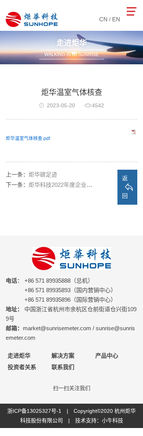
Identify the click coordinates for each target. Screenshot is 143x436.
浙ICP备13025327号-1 (34, 411)
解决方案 (62, 355)
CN (103, 19)
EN (116, 19)
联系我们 (62, 367)
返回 (125, 187)
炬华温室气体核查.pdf (28, 138)
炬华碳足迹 (43, 174)
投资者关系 (22, 367)
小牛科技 (112, 420)
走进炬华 (19, 355)
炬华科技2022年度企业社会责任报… (75, 184)
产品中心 (106, 355)
